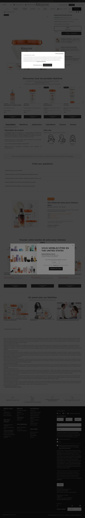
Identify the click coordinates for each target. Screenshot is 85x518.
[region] (43, 60)
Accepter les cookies (47, 65)
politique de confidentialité (41, 61)
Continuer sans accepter (59, 53)
